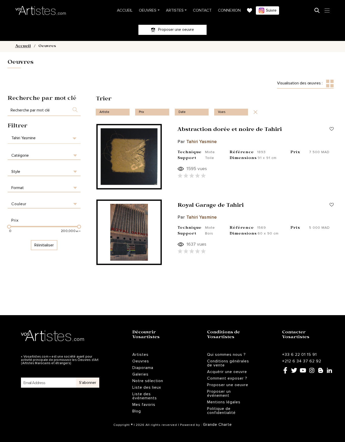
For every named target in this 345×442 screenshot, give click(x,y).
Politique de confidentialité (221, 411)
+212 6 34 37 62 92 (301, 361)
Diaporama (142, 368)
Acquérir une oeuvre (227, 372)
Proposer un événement (219, 393)
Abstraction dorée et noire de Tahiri (230, 130)
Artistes (175, 10)
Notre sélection (147, 381)
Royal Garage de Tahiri (211, 206)
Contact (202, 10)
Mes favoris (143, 405)
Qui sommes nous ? (226, 355)
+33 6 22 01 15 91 (299, 355)
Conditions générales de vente (228, 363)
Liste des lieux (146, 387)
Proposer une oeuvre (227, 385)
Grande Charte (217, 425)
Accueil (125, 10)
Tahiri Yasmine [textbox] (23, 138)
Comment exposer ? (227, 378)
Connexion (229, 10)
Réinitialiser (44, 245)
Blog (136, 411)
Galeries (140, 374)
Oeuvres (147, 10)
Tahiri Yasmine (201, 142)
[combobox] (44, 138)
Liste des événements (144, 396)
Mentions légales (223, 402)
